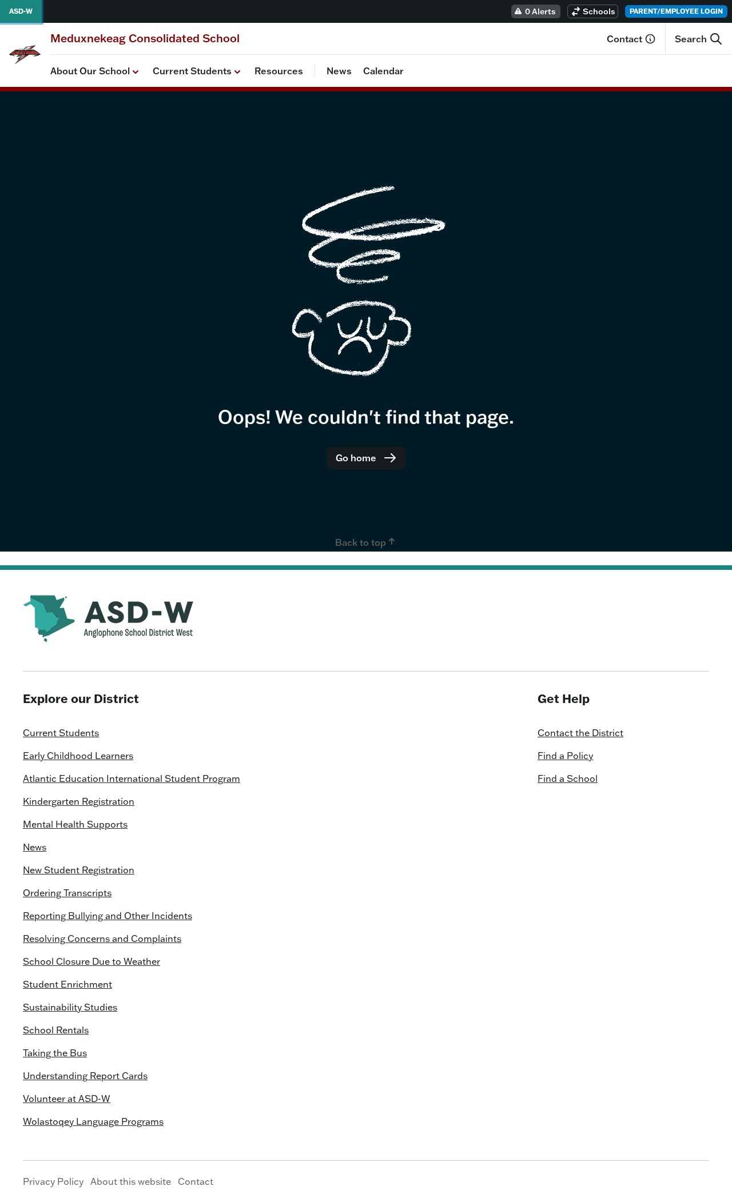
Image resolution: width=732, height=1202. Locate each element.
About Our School (90, 71)
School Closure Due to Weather (91, 961)
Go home (356, 458)
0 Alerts (540, 11)
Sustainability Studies (70, 1007)
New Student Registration (78, 870)
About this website (130, 1181)
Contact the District (580, 732)
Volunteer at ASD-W (66, 1098)
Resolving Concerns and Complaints (102, 938)
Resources (278, 71)
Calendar (383, 71)
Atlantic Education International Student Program (131, 778)
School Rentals (56, 1030)
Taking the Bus (55, 1053)
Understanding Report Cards (85, 1075)
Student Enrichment (67, 984)
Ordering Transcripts (67, 892)
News (339, 71)
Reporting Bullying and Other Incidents (107, 915)
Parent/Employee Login (676, 11)
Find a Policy (565, 755)
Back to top (360, 542)
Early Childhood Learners (78, 755)
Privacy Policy (53, 1181)
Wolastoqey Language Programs (93, 1121)
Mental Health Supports (75, 824)
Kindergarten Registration (78, 801)
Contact (624, 39)
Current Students (192, 71)
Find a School (568, 778)
